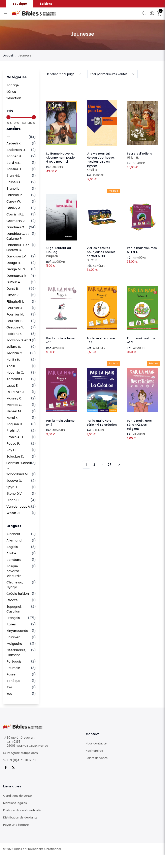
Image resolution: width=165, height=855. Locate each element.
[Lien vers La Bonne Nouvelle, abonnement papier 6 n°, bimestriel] (61, 123)
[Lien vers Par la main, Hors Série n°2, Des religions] (142, 390)
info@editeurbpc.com (22, 753)
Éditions (46, 4)
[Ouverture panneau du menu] (6, 13)
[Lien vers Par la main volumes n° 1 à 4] (142, 217)
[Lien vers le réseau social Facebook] (5, 767)
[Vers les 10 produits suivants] (118, 465)
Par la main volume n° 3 (141, 340)
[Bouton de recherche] (144, 13)
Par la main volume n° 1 (60, 340)
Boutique (19, 4)
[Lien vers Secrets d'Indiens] (142, 123)
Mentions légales (15, 803)
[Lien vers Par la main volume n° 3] (142, 307)
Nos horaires (94, 751)
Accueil (8, 55)
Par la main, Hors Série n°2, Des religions (139, 425)
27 (109, 465)
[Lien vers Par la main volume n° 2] (102, 307)
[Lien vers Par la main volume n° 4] (61, 390)
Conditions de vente (17, 796)
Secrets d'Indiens (139, 156)
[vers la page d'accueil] (41, 726)
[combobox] (64, 74)
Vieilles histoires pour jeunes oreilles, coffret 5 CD (101, 254)
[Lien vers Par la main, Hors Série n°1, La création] (102, 390)
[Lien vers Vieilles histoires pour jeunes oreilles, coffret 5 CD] (102, 217)
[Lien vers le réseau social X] (13, 767)
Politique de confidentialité (22, 810)
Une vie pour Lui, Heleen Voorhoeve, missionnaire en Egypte (100, 162)
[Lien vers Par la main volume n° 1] (61, 307)
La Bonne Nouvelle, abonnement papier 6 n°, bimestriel (61, 158)
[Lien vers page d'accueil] (49, 13)
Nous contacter (97, 743)
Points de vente (97, 758)
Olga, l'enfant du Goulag (58, 252)
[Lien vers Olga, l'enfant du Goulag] (61, 217)
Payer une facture (16, 825)
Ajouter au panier (61, 119)
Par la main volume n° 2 (101, 340)
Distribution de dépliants (20, 817)
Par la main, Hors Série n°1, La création (102, 423)
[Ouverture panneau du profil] (152, 13)
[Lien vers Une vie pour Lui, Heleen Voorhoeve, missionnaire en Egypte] (102, 123)
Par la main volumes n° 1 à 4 (142, 250)
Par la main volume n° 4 (60, 423)
